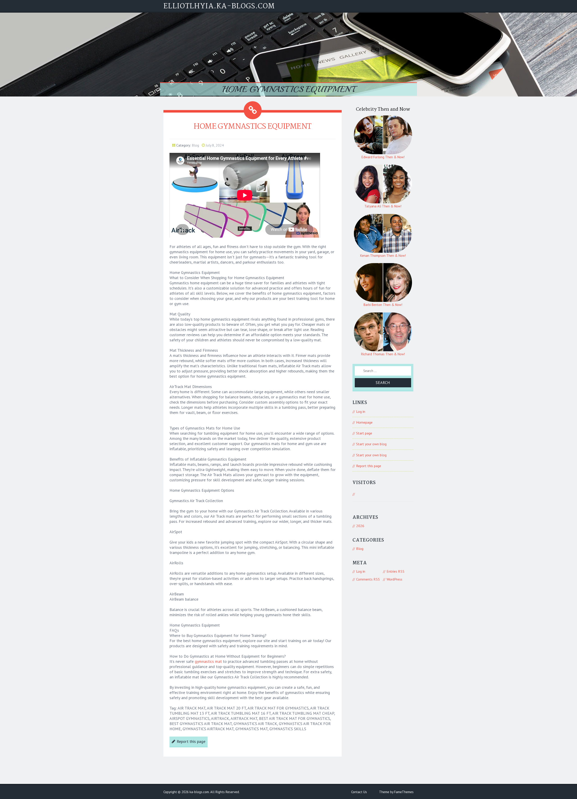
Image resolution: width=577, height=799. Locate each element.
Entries (396, 571)
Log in (360, 411)
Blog (195, 145)
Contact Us (359, 792)
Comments (368, 579)
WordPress (394, 579)
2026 (360, 525)
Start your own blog (371, 444)
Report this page (191, 741)
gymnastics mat (208, 661)
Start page (364, 433)
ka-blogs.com (199, 792)
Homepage (364, 422)
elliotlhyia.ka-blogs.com (219, 6)
